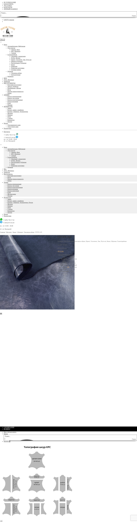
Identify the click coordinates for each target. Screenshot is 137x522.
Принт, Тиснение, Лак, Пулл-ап (21, 59)
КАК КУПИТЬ (8, 4)
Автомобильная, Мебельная (16, 46)
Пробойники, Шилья (14, 88)
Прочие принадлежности (15, 91)
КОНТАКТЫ (8, 7)
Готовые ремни (16, 70)
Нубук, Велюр (15, 58)
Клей (9, 103)
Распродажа (7, 128)
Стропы (9, 118)
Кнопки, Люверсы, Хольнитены (17, 111)
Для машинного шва (14, 125)
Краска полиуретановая (15, 100)
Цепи (9, 116)
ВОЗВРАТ (7, 429)
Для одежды (11, 48)
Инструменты (8, 174)
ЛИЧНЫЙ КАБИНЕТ (11, 9)
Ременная (14, 66)
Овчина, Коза (15, 49)
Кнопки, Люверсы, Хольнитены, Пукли (20, 202)
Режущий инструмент (14, 85)
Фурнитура (7, 197)
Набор (9, 93)
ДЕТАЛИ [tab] (61, 251)
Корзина (7, 441)
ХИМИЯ (6, 95)
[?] (68, 267)
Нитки (6, 123)
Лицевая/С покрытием (18, 56)
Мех (5, 169)
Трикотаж (7, 81)
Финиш (9, 105)
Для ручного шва (12, 126)
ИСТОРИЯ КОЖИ (10, 2)
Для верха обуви (16, 73)
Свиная (13, 53)
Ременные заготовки (17, 68)
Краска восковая (12, 101)
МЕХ (5, 78)
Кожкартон (11, 120)
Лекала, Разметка (12, 86)
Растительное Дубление (18, 63)
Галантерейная (12, 54)
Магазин (9, 232)
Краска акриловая (13, 191)
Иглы (9, 90)
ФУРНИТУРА (8, 106)
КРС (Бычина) (15, 51)
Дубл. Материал (9, 80)
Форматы (10, 76)
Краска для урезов (13, 98)
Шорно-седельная (16, 61)
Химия (6, 182)
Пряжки (10, 115)
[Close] (0, 144)
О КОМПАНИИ (9, 427)
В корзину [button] (7, 326)
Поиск (6, 434)
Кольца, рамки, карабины (15, 110)
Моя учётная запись (10, 432)
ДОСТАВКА (8, 5)
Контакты (7, 132)
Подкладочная (15, 75)
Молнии (10, 113)
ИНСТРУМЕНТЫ (9, 83)
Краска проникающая (14, 96)
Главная (2, 232)
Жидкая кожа (11, 194)
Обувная (10, 71)
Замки (9, 108)
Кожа (5, 44)
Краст (13, 65)
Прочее (9, 121)
